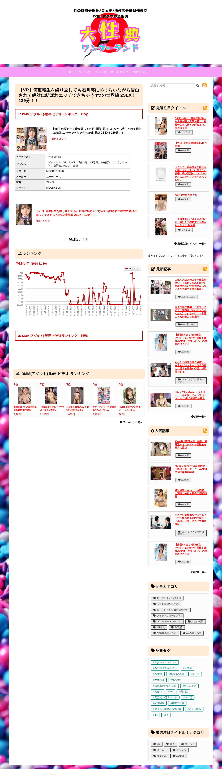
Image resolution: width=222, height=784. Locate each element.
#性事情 (187, 668)
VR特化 (185, 406)
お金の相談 (197, 621)
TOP (71, 72)
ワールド (189, 744)
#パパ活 (187, 697)
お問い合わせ (141, 72)
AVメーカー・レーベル (168, 621)
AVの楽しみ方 (188, 296)
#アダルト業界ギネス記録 (167, 709)
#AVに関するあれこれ (165, 668)
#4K (155, 715)
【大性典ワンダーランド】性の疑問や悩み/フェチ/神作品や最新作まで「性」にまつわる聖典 (107, 773)
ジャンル (185, 132)
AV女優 (185, 150)
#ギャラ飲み (194, 709)
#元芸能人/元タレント (165, 697)
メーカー (161, 750)
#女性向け (158, 680)
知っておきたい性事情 (168, 598)
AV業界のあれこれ (166, 633)
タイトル (161, 756)
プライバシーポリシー (127, 778)
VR (158, 744)
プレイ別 (100, 72)
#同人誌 (183, 691)
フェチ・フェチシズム (168, 615)
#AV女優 (157, 674)
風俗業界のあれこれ (167, 604)
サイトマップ (119, 72)
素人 (172, 744)
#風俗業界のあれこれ (164, 685)
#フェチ (195, 674)
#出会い (157, 691)
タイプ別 (84, 72)
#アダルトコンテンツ (164, 662)
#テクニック (189, 685)
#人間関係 (158, 703)
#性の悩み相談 (177, 674)
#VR (170, 691)
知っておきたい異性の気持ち (191, 380)
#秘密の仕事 (177, 703)
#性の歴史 (176, 680)
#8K (166, 715)
